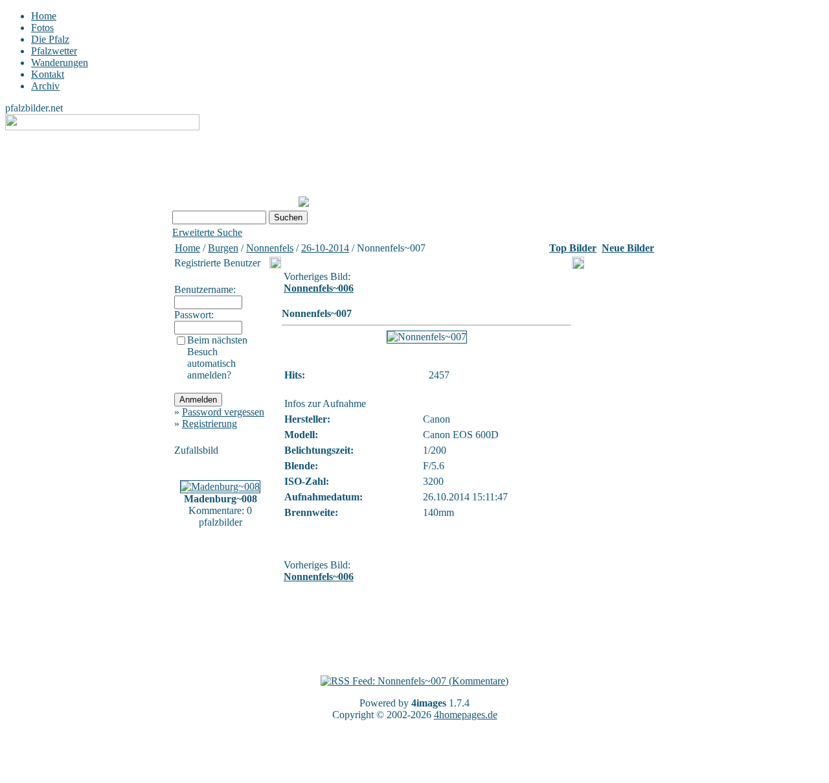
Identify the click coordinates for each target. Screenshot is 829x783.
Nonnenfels (269, 247)
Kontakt (47, 74)
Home (43, 15)
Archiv (45, 85)
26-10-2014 (325, 247)
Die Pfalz (50, 39)
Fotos (42, 27)
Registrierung (209, 423)
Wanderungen (59, 62)
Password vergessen (223, 411)
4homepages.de (465, 714)
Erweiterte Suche (207, 232)
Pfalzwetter (54, 50)
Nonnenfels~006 (319, 288)
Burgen (223, 247)
